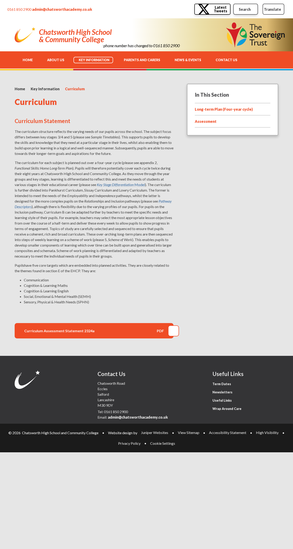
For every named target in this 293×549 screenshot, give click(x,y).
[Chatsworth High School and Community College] (25, 34)
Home (20, 89)
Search (245, 9)
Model (121, 184)
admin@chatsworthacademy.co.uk (62, 9)
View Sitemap (188, 432)
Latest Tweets (220, 9)
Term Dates (221, 384)
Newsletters (222, 392)
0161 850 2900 (19, 9)
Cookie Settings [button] (162, 443)
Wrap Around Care (226, 409)
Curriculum (75, 89)
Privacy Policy (129, 443)
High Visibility (267, 432)
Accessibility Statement (227, 432)
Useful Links (222, 400)
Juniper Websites (154, 432)
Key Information (45, 89)
